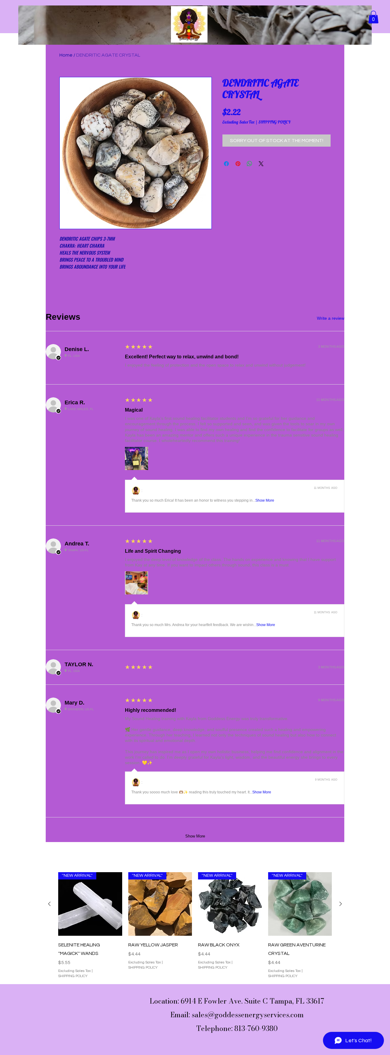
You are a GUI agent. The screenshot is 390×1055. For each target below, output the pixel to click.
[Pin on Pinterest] (238, 163)
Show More (264, 500)
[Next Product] (340, 903)
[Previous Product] (49, 903)
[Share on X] (261, 163)
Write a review (330, 318)
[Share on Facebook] (226, 163)
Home (66, 55)
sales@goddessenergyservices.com (248, 1014)
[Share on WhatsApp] (249, 163)
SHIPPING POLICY (274, 122)
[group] (195, 925)
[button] (373, 17)
